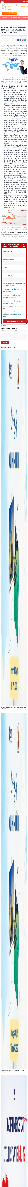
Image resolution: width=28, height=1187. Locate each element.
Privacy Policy (11, 313)
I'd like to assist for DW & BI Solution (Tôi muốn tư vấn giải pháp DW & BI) (12, 302)
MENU (25, 1)
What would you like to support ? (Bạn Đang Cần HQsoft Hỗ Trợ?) (14, 284)
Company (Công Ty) (8, 276)
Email (5, 268)
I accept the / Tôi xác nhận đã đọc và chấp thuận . (12, 314)
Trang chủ (4, 17)
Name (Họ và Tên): (7, 251)
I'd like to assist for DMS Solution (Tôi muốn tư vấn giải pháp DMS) (12, 290)
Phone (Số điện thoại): (9, 259)
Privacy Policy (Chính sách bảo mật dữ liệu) (13, 307)
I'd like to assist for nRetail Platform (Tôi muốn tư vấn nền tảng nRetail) (12, 296)
